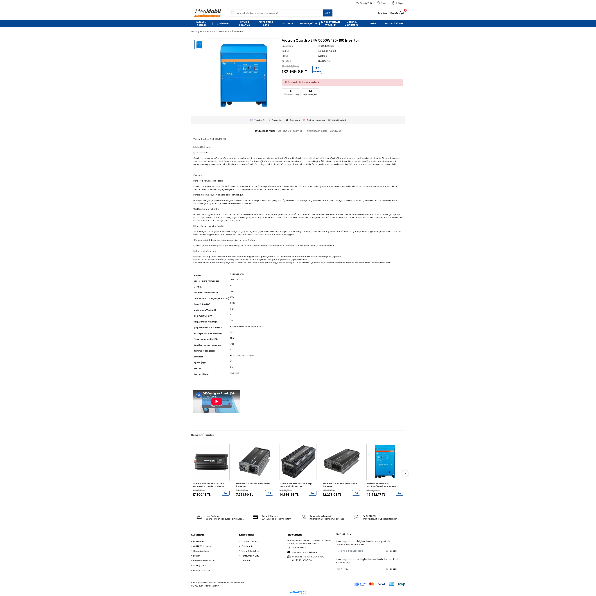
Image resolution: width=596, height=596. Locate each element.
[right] (405, 473)
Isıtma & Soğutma (250, 551)
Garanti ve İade (201, 551)
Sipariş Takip (366, 3)
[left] (191, 473)
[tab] (265, 131)
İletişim (400, 3)
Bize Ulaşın (294, 534)
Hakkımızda (199, 541)
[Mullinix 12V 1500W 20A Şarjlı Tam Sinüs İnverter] (254, 462)
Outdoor (246, 560)
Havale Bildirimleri (202, 570)
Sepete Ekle (212, 500)
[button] (382, 13)
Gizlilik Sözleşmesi (202, 546)
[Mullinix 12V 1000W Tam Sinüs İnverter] (211, 462)
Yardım (384, 3)
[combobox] (339, 569)
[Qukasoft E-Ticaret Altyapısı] (298, 592)
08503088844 (299, 547)
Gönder (393, 550)
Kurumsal (197, 534)
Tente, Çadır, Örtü (250, 555)
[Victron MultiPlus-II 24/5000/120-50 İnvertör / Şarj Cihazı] (385, 462)
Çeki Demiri (247, 546)
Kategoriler (246, 534)
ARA (327, 13)
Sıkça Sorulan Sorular (204, 560)
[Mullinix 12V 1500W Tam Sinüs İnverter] (298, 462)
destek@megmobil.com (304, 552)
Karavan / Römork (251, 541)
